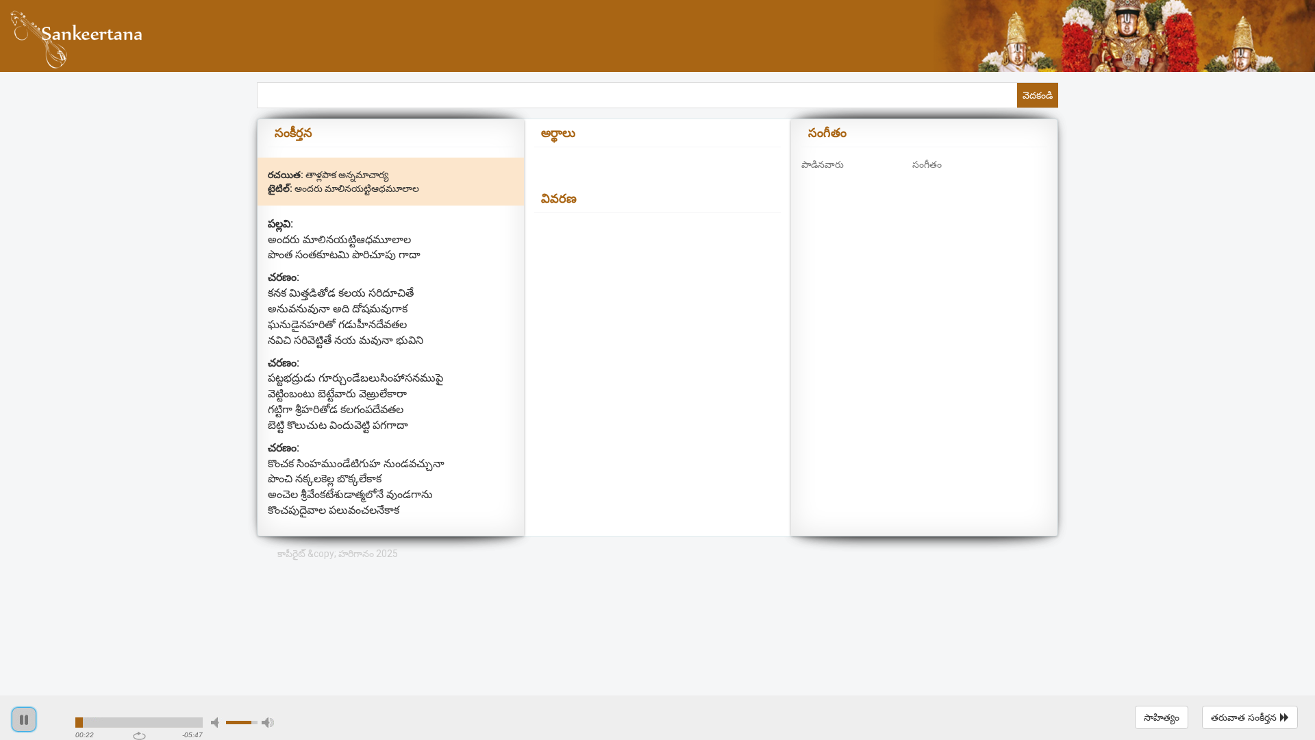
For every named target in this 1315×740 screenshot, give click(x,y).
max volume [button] (268, 722)
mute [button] (217, 722)
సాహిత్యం (1161, 717)
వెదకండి (1038, 95)
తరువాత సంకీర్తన (1244, 717)
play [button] (24, 719)
